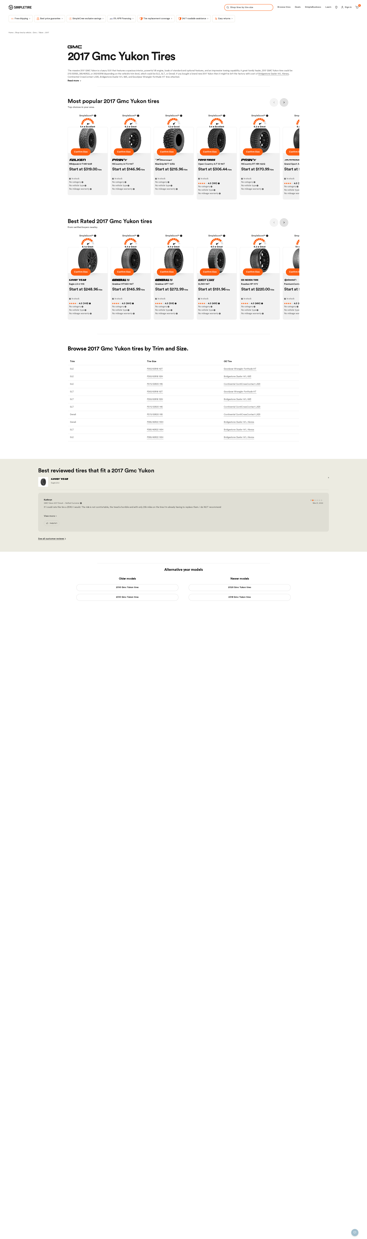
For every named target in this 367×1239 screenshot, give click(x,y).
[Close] (98, 1205)
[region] (52, 1220)
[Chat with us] (354, 1232)
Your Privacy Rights (19, 1232)
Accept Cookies (89, 1232)
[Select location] (336, 7)
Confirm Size (81, 152)
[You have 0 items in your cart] (356, 7)
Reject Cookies (68, 1232)
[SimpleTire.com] (20, 7)
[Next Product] (284, 102)
